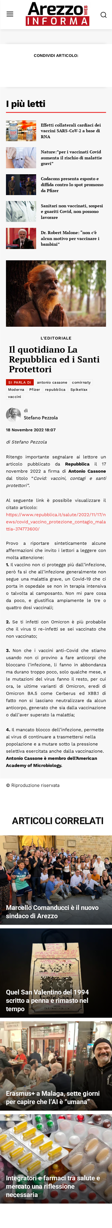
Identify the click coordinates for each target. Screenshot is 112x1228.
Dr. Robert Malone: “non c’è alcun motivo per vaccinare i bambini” (70, 238)
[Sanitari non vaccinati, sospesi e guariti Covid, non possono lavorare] (21, 211)
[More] (90, 70)
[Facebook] (21, 70)
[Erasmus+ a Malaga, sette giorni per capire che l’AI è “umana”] (56, 1066)
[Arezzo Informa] (57, 14)
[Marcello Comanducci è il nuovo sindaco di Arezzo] (56, 880)
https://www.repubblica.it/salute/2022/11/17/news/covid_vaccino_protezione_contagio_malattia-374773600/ (56, 522)
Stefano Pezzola (41, 418)
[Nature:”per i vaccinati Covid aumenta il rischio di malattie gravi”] (21, 157)
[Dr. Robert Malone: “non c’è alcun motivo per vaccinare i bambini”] (21, 238)
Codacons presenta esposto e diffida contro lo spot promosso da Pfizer (72, 184)
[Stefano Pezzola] (15, 414)
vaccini (14, 397)
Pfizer (34, 389)
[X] (35, 70)
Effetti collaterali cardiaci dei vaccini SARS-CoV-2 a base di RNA (71, 130)
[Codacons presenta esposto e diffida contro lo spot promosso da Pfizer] (21, 184)
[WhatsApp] (63, 70)
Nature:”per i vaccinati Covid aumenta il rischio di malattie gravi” (71, 157)
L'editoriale (56, 338)
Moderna (16, 389)
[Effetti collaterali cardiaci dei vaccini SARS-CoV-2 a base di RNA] (21, 130)
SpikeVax (79, 389)
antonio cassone (52, 382)
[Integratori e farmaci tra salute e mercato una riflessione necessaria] (56, 1159)
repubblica (55, 389)
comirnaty (81, 382)
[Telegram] (76, 70)
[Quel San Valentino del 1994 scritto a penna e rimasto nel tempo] (56, 973)
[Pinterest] (49, 70)
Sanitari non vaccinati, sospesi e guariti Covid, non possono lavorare (72, 211)
